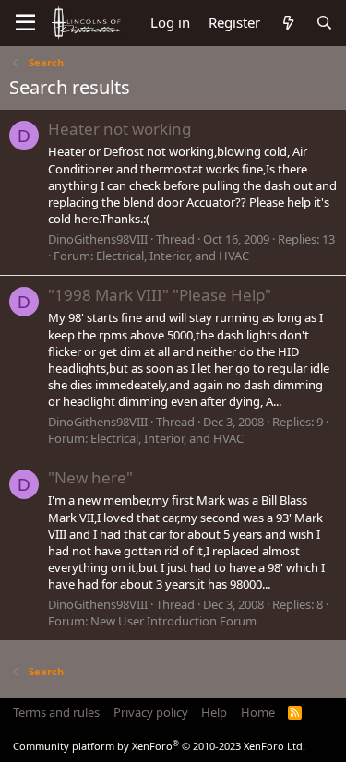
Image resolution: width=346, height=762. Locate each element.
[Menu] (25, 23)
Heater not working (119, 128)
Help (214, 712)
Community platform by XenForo (159, 746)
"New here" (90, 477)
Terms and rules (56, 712)
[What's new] (287, 23)
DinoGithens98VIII (98, 239)
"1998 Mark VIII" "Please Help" (159, 294)
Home (258, 712)
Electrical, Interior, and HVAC (172, 255)
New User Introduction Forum (173, 621)
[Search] (324, 23)
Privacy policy (150, 712)
